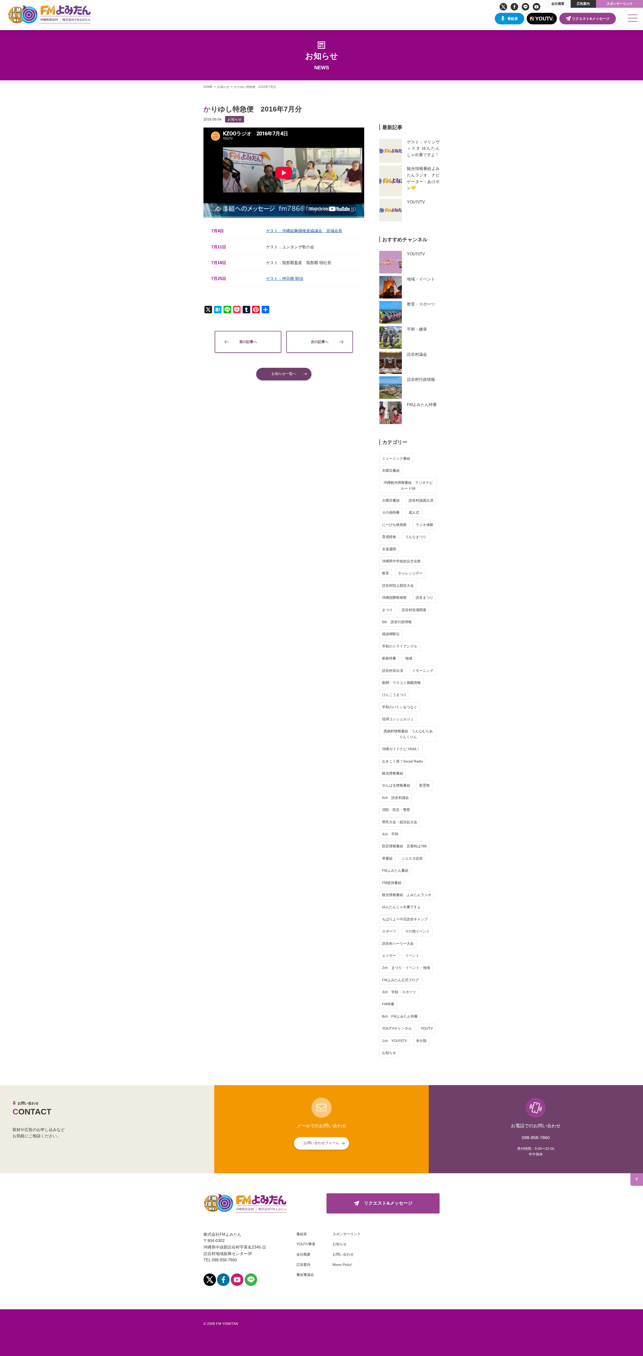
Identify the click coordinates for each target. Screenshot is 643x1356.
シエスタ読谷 (412, 858)
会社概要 (557, 4)
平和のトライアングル (399, 646)
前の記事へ (248, 342)
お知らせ (235, 119)
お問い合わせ (343, 1254)
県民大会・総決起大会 (399, 822)
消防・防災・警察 (396, 810)
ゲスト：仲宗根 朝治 (284, 278)
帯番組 (387, 858)
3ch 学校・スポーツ (399, 992)
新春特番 (389, 658)
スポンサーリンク (620, 4)
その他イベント (417, 931)
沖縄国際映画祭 (394, 598)
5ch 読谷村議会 (395, 798)
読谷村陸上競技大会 (398, 585)
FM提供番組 (391, 883)
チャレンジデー (410, 573)
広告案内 (583, 4)
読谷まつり (424, 598)
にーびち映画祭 (394, 525)
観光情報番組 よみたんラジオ (406, 895)
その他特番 (391, 512)
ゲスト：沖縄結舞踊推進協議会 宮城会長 (304, 231)
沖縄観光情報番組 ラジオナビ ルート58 (410, 485)
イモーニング (422, 671)
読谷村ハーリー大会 (398, 943)
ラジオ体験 (424, 525)
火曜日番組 (391, 500)
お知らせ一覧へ (284, 374)
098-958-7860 (536, 1137)
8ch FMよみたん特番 (400, 1016)
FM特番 (388, 1004)
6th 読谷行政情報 (397, 622)
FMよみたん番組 (395, 870)
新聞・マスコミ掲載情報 (401, 683)
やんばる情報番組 (396, 785)
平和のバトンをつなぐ (399, 707)
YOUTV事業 (305, 1244)
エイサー (389, 956)
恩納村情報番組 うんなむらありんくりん (408, 734)
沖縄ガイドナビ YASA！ (401, 749)
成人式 (414, 512)
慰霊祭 (424, 785)
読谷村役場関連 (414, 610)
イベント (412, 956)
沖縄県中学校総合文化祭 (401, 561)
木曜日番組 (391, 470)
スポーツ (389, 931)
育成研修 (389, 537)
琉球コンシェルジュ (398, 719)
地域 (408, 658)
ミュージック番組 (396, 458)
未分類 (421, 1041)
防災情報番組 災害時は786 (404, 846)
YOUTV (427, 1028)
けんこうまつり (394, 695)
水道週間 (389, 549)
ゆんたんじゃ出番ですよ (401, 907)
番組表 (512, 19)
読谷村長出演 (392, 671)
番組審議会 (305, 1275)
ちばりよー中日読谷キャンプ (405, 919)
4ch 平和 (390, 834)
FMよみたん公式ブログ (400, 980)
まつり (387, 610)
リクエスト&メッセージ (591, 19)
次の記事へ (320, 342)
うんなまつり (415, 537)
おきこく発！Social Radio (402, 761)
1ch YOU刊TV (394, 1041)
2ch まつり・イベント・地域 (406, 968)
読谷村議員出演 (421, 500)
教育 (385, 573)
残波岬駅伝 (391, 634)
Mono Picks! (342, 1265)
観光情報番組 (392, 773)
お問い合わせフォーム (321, 1143)
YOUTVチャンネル (397, 1028)
